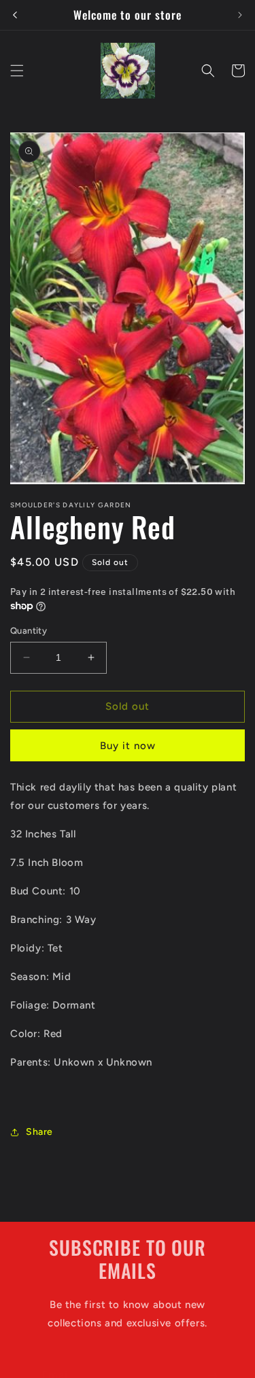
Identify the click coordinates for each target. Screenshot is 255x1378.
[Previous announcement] (15, 15)
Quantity (28, 630)
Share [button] (39, 1132)
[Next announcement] (240, 15)
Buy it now (128, 746)
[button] (17, 71)
